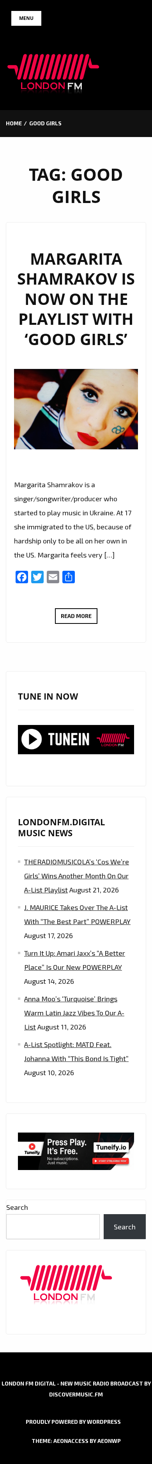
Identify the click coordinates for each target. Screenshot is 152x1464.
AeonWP (109, 1440)
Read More (79, 618)
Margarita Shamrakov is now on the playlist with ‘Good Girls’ (76, 299)
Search (17, 1207)
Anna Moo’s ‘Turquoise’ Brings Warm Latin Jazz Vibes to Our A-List (74, 1012)
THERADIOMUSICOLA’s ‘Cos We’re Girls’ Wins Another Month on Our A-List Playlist (76, 875)
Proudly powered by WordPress (73, 1421)
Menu (26, 18)
